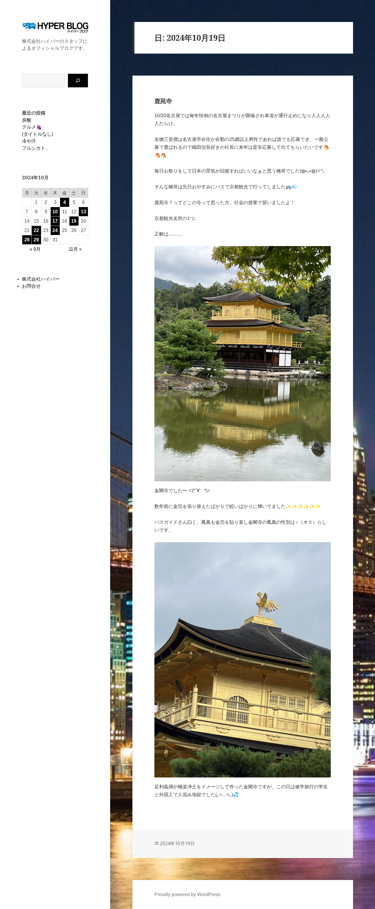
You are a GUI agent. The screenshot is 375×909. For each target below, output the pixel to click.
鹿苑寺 (163, 101)
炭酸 (26, 119)
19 (73, 221)
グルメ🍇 (32, 127)
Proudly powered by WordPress (187, 894)
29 (36, 239)
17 (55, 221)
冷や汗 (29, 141)
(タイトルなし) (37, 134)
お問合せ (31, 286)
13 (83, 211)
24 (55, 230)
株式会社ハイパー (40, 279)
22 (36, 230)
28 (27, 239)
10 (55, 211)
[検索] (78, 81)
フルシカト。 (36, 148)
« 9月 (35, 249)
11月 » (75, 249)
